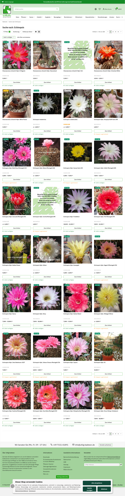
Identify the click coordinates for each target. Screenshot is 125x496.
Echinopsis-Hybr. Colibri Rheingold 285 (105, 168)
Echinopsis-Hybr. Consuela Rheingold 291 (14, 216)
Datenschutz (67, 459)
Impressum (67, 467)
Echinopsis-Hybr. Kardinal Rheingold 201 (14, 411)
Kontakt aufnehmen (105, 445)
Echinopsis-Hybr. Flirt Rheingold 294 (104, 216)
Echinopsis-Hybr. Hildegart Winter (103, 314)
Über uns (45, 474)
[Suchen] (57, 9)
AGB (65, 462)
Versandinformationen (49, 469)
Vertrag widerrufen (62, 477)
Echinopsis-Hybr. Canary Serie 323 (73, 168)
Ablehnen (104, 489)
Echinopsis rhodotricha (39, 119)
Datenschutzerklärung (113, 457)
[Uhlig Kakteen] (6, 11)
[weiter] (121, 31)
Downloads (46, 457)
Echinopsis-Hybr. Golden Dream (11, 265)
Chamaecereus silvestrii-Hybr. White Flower (14, 119)
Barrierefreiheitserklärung (71, 457)
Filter (7, 32)
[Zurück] (107, 31)
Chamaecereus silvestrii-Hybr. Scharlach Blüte (107, 71)
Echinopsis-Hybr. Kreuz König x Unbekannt (106, 411)
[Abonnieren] (121, 464)
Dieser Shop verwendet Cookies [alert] (28, 482)
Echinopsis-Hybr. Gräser (40, 265)
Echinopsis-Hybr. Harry (39, 314)
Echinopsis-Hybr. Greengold (71, 265)
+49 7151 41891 (60, 445)
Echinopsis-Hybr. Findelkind (71, 216)
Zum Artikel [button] (16, 82)
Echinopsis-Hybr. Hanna (9, 314)
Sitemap (66, 464)
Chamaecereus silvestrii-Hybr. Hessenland (45, 71)
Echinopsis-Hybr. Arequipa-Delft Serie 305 (106, 119)
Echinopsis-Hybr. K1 (100, 362)
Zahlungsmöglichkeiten (50, 466)
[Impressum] (96, 9)
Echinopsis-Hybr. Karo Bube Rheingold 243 (45, 411)
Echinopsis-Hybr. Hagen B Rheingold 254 (105, 265)
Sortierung (16, 32)
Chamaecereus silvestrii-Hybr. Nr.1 (73, 71)
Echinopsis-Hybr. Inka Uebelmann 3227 (13, 362)
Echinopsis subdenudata (70, 119)
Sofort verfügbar (8, 37)
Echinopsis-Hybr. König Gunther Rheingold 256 (77, 411)
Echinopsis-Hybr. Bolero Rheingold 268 (44, 168)
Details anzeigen (89, 489)
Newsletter (46, 471)
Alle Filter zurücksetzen (23, 37)
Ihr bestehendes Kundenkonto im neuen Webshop (52, 460)
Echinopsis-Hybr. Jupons (71, 362)
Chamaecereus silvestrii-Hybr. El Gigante (13, 71)
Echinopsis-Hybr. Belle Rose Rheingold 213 (14, 168)
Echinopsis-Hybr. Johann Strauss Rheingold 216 (46, 362)
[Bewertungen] (5, 75)
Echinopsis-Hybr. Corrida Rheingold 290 (44, 216)
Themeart (113, 485)
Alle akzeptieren (97, 483)
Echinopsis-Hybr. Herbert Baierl (72, 314)
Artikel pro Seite (27, 32)
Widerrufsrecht (68, 469)
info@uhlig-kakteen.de (85, 445)
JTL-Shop (120, 485)
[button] (100, 9)
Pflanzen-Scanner (48, 464)
